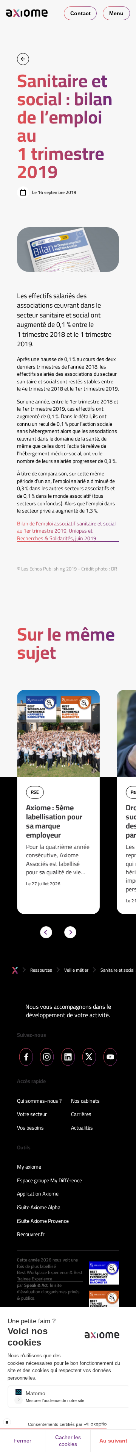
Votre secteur (32, 1114)
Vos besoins (30, 1128)
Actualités (82, 1128)
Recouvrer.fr (31, 1234)
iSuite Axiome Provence (43, 1221)
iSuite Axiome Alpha (38, 1207)
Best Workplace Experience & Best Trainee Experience (49, 1275)
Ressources (41, 970)
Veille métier (76, 970)
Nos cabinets (85, 1101)
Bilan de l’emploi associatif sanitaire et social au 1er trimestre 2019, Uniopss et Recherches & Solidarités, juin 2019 (66, 531)
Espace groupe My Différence (49, 1181)
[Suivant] (70, 932)
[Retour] (23, 59)
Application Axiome (38, 1194)
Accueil (15, 970)
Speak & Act (36, 1285)
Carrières (81, 1114)
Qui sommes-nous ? (39, 1101)
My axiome (29, 1167)
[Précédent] (46, 932)
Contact (80, 13)
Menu (116, 13)
